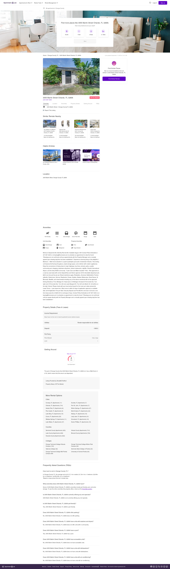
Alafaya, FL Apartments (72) (79, 414)
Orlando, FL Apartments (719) (54, 405)
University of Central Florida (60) (80, 451)
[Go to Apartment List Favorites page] (150, 3)
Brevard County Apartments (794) (80, 433)
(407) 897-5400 (47, 100)
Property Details (75, 103)
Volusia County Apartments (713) (80, 430)
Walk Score (70, 354)
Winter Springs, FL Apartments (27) (81, 408)
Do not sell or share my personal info (116, 566)
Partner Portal (103, 566)
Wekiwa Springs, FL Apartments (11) (56, 419)
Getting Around (88, 103)
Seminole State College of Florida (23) (82, 449)
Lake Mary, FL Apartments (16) (54, 414)
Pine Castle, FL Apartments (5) (54, 411)
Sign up (163, 3)
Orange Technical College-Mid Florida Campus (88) (56, 452)
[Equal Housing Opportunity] (151, 566)
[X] (159, 566)
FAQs (97, 103)
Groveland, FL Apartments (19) (80, 419)
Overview (46, 103)
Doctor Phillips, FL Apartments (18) (81, 422)
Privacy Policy (68, 566)
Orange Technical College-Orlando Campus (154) (55, 445)
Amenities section (87, 489)
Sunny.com (87, 566)
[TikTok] (167, 566)
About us (44, 566)
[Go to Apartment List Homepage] (10, 3)
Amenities (64, 103)
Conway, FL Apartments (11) (54, 403)
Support (62, 566)
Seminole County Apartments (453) (56, 430)
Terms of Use (76, 566)
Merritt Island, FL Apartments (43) (80, 411)
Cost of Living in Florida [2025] (90, 162)
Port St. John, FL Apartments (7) (80, 405)
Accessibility (94, 566)
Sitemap (82, 566)
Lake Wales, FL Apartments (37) (55, 422)
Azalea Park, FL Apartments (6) (54, 408)
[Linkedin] (154, 566)
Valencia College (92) (52, 449)
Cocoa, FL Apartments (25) (53, 416)
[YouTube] (162, 566)
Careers (49, 566)
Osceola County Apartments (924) (55, 436)
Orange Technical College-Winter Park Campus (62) (82, 445)
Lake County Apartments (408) (54, 433)
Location (55, 103)
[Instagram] (164, 566)
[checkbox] (67, 32)
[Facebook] (156, 566)
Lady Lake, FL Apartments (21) (80, 416)
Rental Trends (55, 566)
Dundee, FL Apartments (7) (79, 403)
